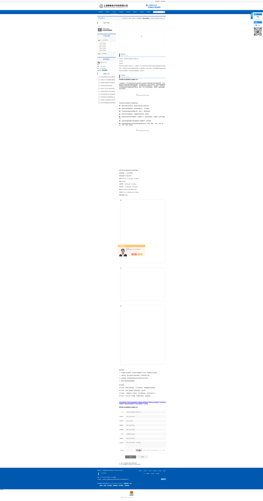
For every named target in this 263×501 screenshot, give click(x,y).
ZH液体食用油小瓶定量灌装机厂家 (107, 97)
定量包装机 (157, 1)
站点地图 (157, 473)
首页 (130, 18)
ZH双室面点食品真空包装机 (106, 85)
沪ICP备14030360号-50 (118, 470)
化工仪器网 (113, 477)
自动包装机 (139, 18)
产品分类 (106, 36)
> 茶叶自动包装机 (102, 43)
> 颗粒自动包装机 (102, 46)
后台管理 (152, 473)
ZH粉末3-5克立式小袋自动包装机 (107, 88)
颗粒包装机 (163, 1)
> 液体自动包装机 (102, 45)
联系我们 (149, 11)
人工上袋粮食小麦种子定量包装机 (129, 463)
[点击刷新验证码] (138, 450)
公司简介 (107, 11)
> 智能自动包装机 (102, 50)
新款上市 (106, 74)
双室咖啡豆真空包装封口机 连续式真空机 (132, 464)
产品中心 (114, 11)
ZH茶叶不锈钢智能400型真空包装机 (108, 102)
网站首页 (101, 11)
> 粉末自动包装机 (102, 48)
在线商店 (135, 11)
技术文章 (128, 11)
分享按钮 (1, 489)
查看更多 (104, 53)
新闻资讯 (121, 11)
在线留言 (142, 11)
